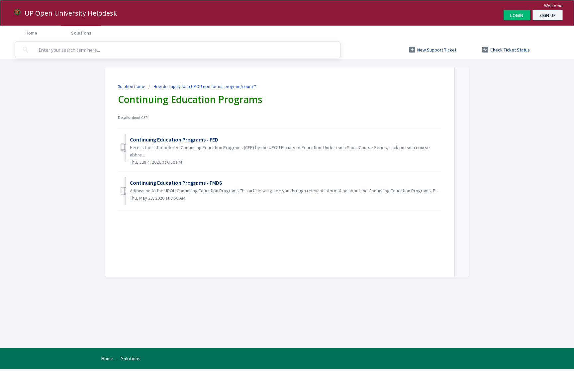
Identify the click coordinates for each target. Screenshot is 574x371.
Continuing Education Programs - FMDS (176, 182)
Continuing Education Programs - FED (174, 139)
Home (31, 33)
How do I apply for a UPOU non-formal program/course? (204, 86)
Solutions (81, 33)
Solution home (132, 86)
